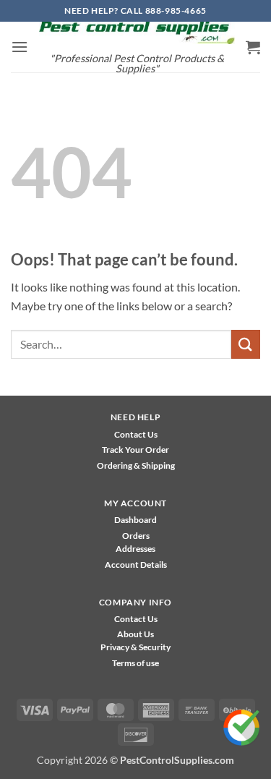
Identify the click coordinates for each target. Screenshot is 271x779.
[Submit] (245, 344)
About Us (135, 634)
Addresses (135, 548)
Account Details (136, 564)
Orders (136, 535)
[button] (19, 46)
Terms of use (135, 662)
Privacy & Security (135, 647)
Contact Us (136, 434)
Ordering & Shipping (136, 465)
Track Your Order (135, 449)
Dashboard (135, 519)
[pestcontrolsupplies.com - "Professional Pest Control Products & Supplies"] (137, 33)
